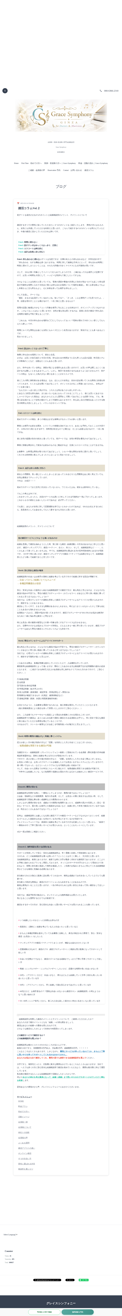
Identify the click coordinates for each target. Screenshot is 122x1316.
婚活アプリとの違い (26, 1148)
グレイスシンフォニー (61, 1303)
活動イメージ (23, 1117)
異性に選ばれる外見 (26, 1164)
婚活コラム (89, 170)
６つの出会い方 (24, 1159)
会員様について (24, 1127)
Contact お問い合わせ (72, 170)
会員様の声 (23, 1138)
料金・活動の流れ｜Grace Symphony (93, 163)
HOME (21, 1101)
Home (16, 163)
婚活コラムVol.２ (29, 208)
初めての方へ (23, 1112)
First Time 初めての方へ (31, 163)
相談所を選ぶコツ (25, 1169)
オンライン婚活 (24, 1153)
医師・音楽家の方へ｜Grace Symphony (60, 163)
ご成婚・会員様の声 (36, 170)
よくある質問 (23, 1143)
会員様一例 (23, 1122)
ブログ (61, 186)
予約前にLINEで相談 (44, 1312)
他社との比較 (23, 1132)
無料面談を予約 (77, 1312)
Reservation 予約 (54, 170)
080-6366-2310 (111, 90)
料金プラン (23, 1106)
